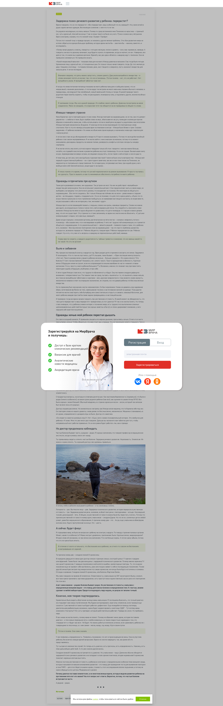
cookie (95, 699)
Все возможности (92, 379)
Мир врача (55, 3)
